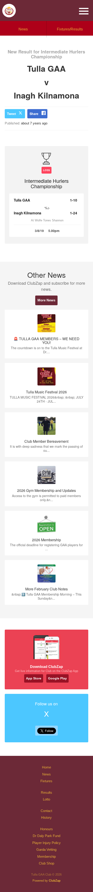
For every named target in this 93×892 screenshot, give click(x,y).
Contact (46, 811)
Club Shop (46, 863)
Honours (46, 829)
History (46, 817)
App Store (33, 678)
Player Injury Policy (46, 843)
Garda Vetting (46, 849)
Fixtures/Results (70, 29)
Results (46, 792)
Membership (46, 856)
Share (34, 113)
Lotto (46, 799)
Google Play (57, 678)
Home (46, 767)
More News (46, 300)
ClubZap (54, 880)
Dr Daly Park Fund (46, 836)
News (23, 29)
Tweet (11, 113)
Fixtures (46, 781)
